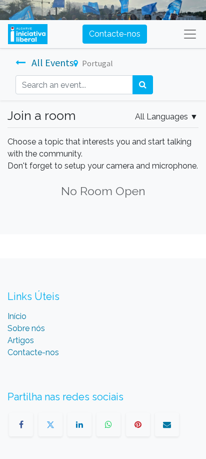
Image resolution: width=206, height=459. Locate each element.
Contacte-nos (114, 34)
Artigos (21, 340)
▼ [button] (166, 116)
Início (17, 316)
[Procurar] (142, 84)
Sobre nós (26, 328)
